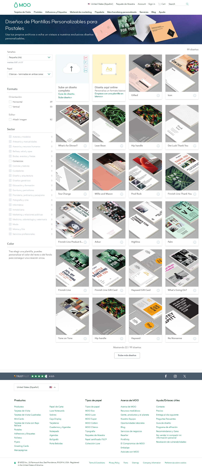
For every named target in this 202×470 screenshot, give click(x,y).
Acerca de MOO (128, 406)
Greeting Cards (21, 446)
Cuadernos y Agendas (60, 427)
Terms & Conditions (97, 463)
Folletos (18, 437)
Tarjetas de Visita (22, 12)
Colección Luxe (92, 443)
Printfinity (125, 439)
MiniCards (19, 419)
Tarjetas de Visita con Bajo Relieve (26, 424)
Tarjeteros (54, 423)
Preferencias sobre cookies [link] (175, 463)
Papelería (99, 12)
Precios (159, 410)
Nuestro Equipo (128, 419)
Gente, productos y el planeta (135, 414)
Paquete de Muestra (125, 4)
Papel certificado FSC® (96, 439)
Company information (152, 463)
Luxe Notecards (57, 410)
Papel (9, 68)
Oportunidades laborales (132, 423)
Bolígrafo (54, 439)
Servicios (144, 12)
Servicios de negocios (131, 431)
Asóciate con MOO (130, 451)
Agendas (54, 435)
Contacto (160, 406)
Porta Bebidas (56, 443)
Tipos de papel (92, 406)
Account (142, 4)
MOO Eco (90, 410)
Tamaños (11, 52)
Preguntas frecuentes (166, 419)
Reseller (124, 435)
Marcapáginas (20, 450)
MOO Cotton (91, 423)
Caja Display (55, 419)
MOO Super (91, 419)
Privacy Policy (114, 463)
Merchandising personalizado (121, 12)
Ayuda (162, 12)
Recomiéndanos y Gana (167, 431)
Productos (19, 406)
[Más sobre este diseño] (158, 95)
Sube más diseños (127, 355)
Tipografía (90, 431)
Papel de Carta (56, 406)
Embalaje (125, 447)
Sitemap (135, 463)
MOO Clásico (91, 427)
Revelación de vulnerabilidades (171, 442)
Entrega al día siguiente (167, 414)
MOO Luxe (90, 414)
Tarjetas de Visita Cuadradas (27, 414)
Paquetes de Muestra (95, 435)
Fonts (126, 463)
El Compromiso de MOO (133, 443)
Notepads (54, 431)
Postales (38, 12)
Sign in (151, 4)
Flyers (17, 442)
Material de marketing (81, 12)
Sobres (53, 414)
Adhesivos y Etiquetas (56, 12)
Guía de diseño (66, 93)
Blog (153, 12)
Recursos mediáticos (130, 410)
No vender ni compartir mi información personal (168, 436)
